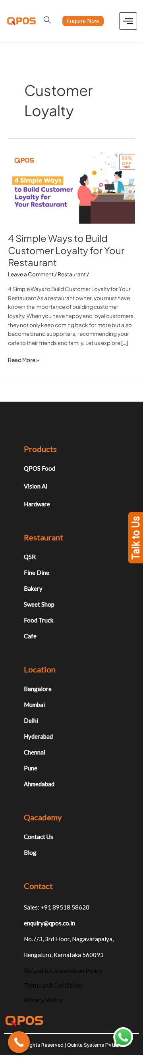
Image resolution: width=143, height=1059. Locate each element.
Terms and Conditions (53, 985)
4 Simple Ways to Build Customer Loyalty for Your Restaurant (66, 250)
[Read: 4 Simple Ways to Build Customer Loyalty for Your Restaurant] (71, 187)
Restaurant (72, 274)
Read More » (23, 359)
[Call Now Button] (19, 1042)
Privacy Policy (43, 999)
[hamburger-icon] (128, 21)
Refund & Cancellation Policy (63, 970)
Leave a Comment (31, 274)
